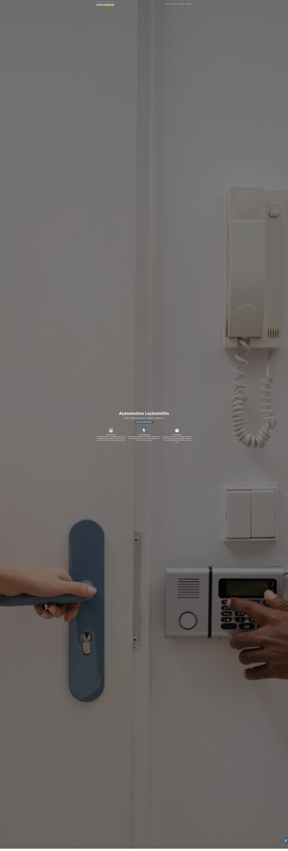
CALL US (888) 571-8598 (144, 422)
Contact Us (189, 4)
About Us (182, 4)
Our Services (173, 4)
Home (167, 4)
